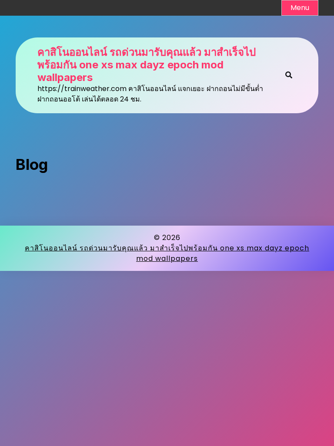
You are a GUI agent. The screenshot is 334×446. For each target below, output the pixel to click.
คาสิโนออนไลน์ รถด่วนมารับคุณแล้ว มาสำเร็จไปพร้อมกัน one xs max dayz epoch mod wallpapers (146, 65)
